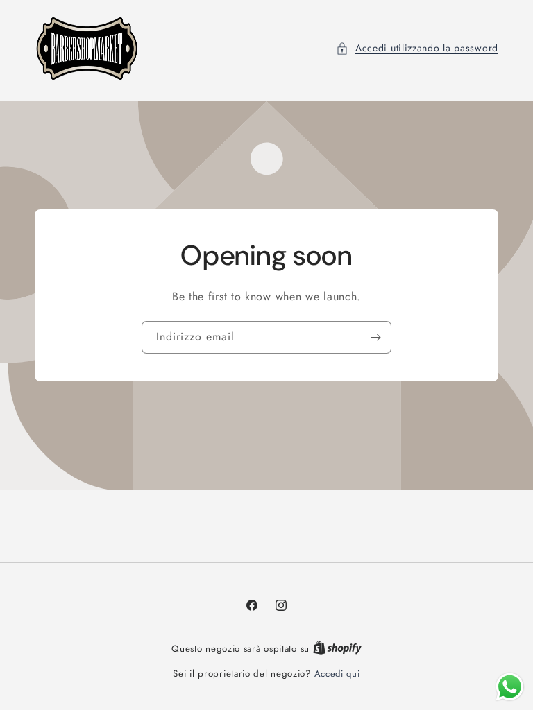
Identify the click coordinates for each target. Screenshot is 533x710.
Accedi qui (337, 673)
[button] (417, 48)
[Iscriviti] (375, 337)
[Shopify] (337, 648)
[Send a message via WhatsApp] (509, 686)
